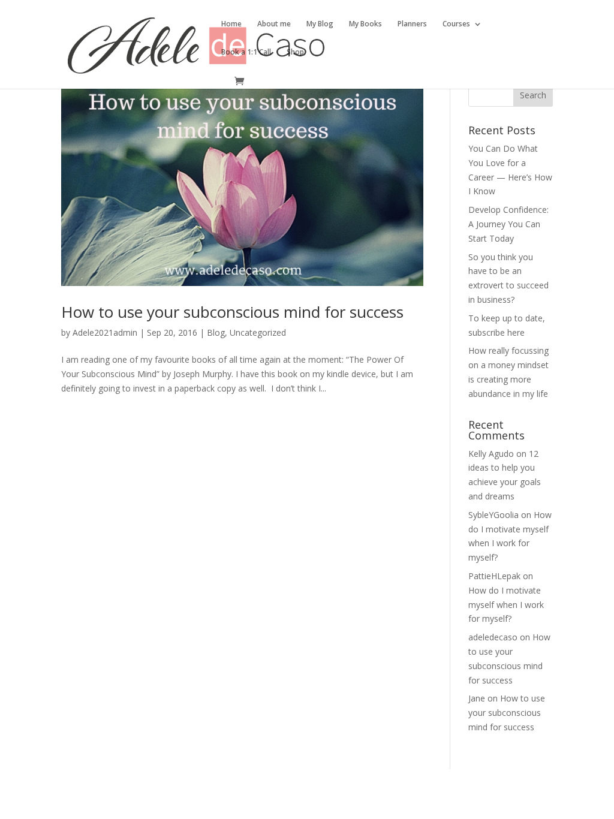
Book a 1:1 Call (246, 52)
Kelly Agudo (491, 453)
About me (274, 24)
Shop (295, 52)
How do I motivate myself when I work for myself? (506, 605)
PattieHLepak (494, 576)
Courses (456, 24)
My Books (365, 24)
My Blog (319, 24)
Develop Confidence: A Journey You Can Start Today (508, 224)
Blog (216, 332)
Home (231, 24)
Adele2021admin (105, 332)
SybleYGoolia (493, 514)
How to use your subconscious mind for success (232, 312)
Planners (412, 24)
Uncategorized (258, 332)
